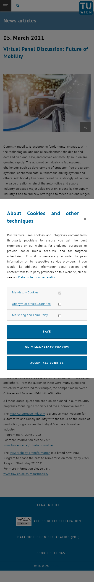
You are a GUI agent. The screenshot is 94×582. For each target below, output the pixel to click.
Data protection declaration (37, 277)
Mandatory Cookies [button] (25, 292)
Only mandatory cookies (47, 347)
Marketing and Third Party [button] (30, 315)
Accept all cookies (47, 363)
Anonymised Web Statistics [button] (31, 304)
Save (47, 331)
